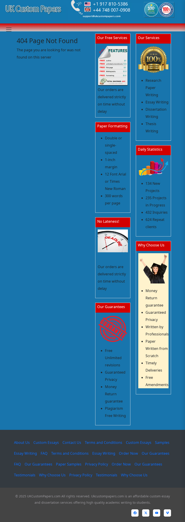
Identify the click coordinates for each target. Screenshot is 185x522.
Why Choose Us (52, 475)
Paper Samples (68, 464)
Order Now (128, 453)
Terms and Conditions (103, 442)
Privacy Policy (96, 464)
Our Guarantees (155, 453)
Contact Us (71, 442)
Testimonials (24, 475)
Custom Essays (46, 442)
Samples (162, 442)
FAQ (44, 453)
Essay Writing (25, 453)
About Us (22, 442)
